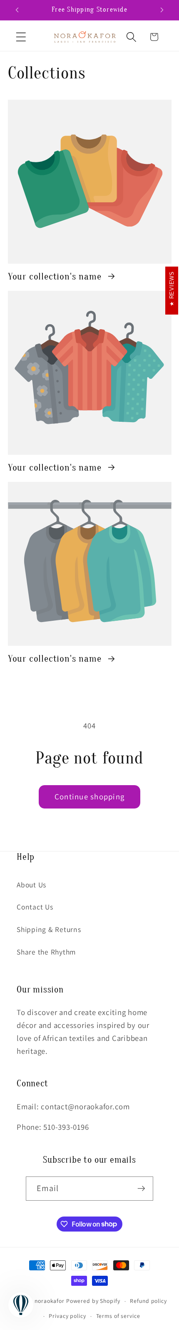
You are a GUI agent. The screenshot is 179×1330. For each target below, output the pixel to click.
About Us (31, 884)
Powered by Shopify (93, 1301)
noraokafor (50, 1301)
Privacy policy (67, 1316)
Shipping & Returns (49, 929)
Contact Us (35, 907)
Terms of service (118, 1316)
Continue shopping (89, 796)
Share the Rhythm (46, 952)
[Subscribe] (141, 1188)
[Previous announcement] (17, 10)
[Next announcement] (162, 10)
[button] (21, 36)
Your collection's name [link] (56, 276)
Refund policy (148, 1301)
